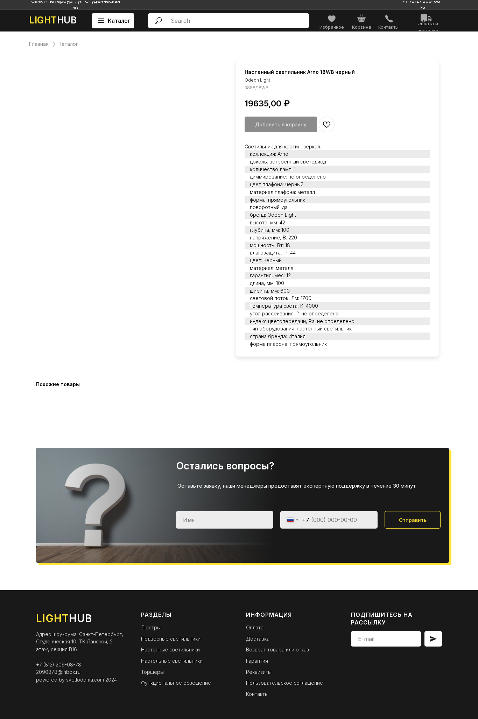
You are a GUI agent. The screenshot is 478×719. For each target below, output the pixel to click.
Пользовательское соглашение (284, 683)
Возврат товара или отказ (277, 649)
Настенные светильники (170, 649)
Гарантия (257, 661)
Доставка (257, 639)
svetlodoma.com (85, 680)
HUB (53, 20)
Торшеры (152, 672)
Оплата (254, 627)
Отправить (413, 520)
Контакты (257, 694)
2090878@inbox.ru (58, 672)
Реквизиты (259, 672)
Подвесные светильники (171, 639)
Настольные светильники (172, 661)
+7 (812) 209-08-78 (58, 665)
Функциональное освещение (176, 683)
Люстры (151, 627)
